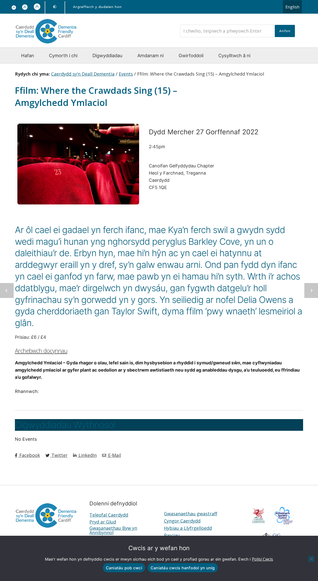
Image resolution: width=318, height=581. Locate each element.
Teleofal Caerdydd (108, 515)
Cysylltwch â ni (234, 55)
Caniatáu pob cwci (124, 567)
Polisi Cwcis (262, 559)
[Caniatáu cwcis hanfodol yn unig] (311, 559)
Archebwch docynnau (41, 351)
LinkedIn (87, 455)
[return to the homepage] (46, 45)
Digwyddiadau (107, 55)
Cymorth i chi (63, 55)
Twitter (59, 455)
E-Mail (114, 455)
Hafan (27, 55)
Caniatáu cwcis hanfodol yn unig (183, 567)
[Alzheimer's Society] (283, 523)
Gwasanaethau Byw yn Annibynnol (113, 530)
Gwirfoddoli (191, 55)
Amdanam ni (150, 55)
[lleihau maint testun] (14, 8)
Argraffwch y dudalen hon (97, 7)
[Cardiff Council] (258, 523)
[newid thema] (55, 6)
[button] (25, 7)
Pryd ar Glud (102, 522)
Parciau (172, 535)
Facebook (29, 455)
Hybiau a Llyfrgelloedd (188, 528)
